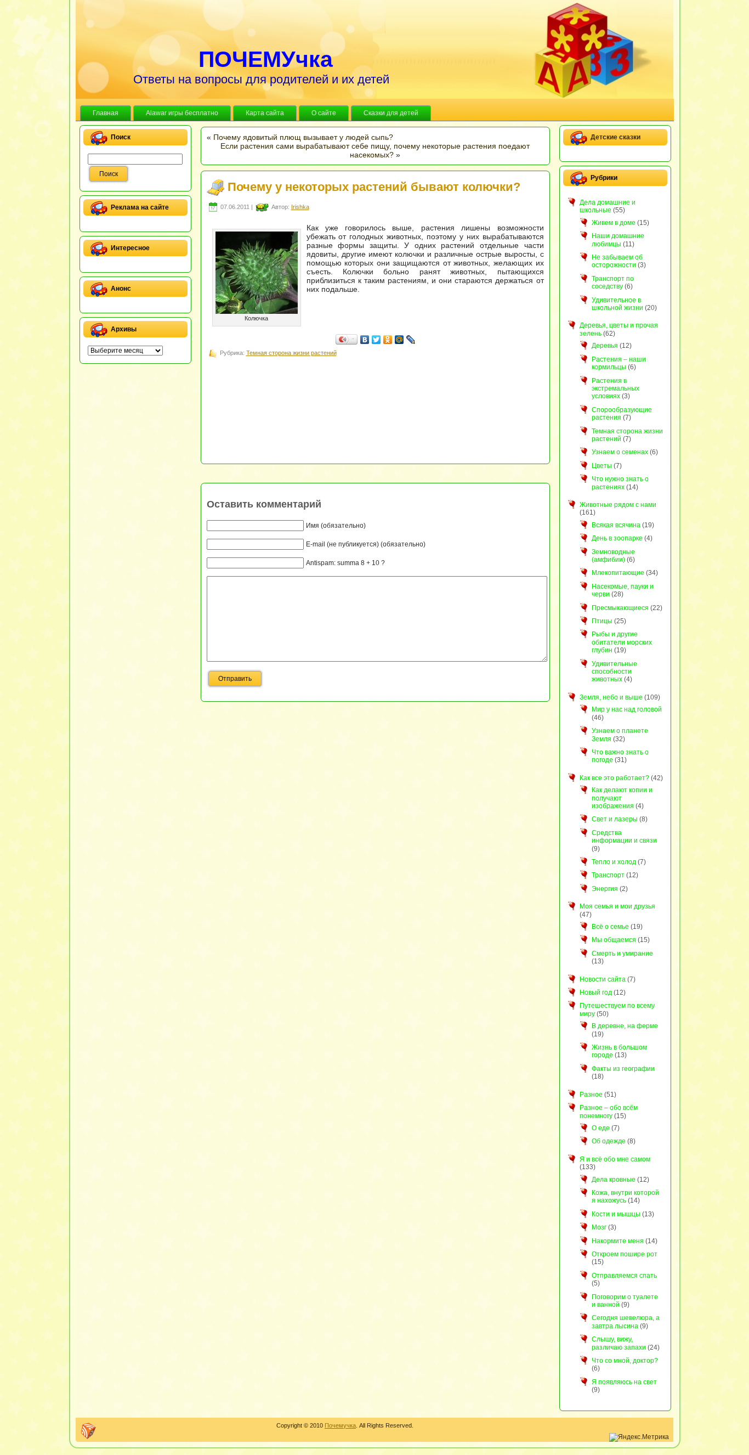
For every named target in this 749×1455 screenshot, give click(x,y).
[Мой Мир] (399, 339)
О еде (601, 1128)
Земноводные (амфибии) (613, 555)
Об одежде (609, 1141)
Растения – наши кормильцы (619, 363)
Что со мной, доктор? (625, 1360)
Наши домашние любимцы (618, 239)
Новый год (596, 992)
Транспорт (608, 875)
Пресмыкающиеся (620, 608)
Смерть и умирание (622, 953)
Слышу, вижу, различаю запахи (619, 1343)
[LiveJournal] (411, 339)
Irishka (300, 207)
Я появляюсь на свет (624, 1382)
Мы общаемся (614, 940)
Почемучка (340, 1425)
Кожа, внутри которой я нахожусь (625, 1196)
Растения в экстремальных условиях (615, 389)
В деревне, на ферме (625, 1026)
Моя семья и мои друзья (617, 906)
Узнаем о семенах (620, 452)
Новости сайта (603, 979)
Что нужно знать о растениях (620, 482)
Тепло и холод (614, 862)
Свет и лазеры (615, 819)
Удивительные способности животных (614, 672)
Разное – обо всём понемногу (609, 1111)
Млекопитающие (618, 573)
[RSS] (88, 1431)
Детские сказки (615, 137)
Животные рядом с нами (618, 505)
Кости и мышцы (616, 1214)
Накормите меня (618, 1241)
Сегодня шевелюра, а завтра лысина (626, 1321)
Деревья (605, 345)
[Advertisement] (406, 384)
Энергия (605, 889)
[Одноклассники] (388, 339)
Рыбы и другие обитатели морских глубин (622, 642)
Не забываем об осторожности (617, 261)
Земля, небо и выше (611, 697)
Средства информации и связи (624, 836)
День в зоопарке (617, 538)
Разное (591, 1094)
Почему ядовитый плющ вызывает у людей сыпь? (303, 137)
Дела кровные (613, 1179)
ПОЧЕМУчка (265, 59)
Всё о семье (610, 926)
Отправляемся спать (624, 1275)
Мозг (599, 1227)
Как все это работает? (614, 778)
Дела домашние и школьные (607, 206)
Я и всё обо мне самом (615, 1159)
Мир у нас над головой (627, 709)
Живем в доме (613, 223)
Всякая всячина (616, 525)
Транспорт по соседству (613, 282)
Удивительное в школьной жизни (617, 304)
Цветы (602, 466)
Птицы (602, 621)
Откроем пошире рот (624, 1254)
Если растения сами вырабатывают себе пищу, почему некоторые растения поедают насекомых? (375, 150)
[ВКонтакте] (365, 339)
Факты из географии (623, 1069)
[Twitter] (376, 339)
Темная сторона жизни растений (291, 352)
